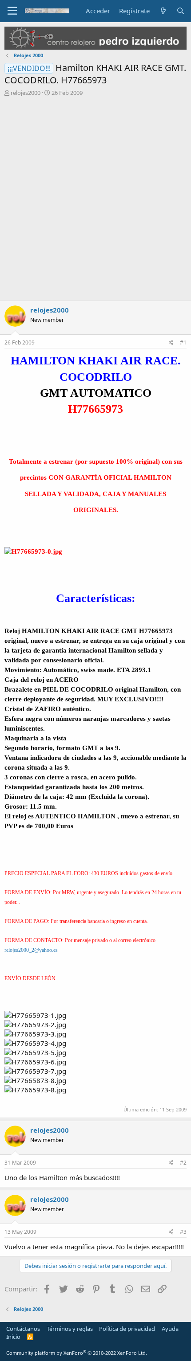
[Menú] (12, 11)
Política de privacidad (127, 1329)
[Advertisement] (95, 201)
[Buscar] (180, 11)
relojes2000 (25, 93)
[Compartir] (171, 343)
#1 (183, 342)
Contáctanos (23, 1329)
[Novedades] (162, 11)
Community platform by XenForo (76, 1352)
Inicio (13, 1337)
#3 (183, 1232)
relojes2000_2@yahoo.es (31, 950)
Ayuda (170, 1329)
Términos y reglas (70, 1329)
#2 (183, 1162)
